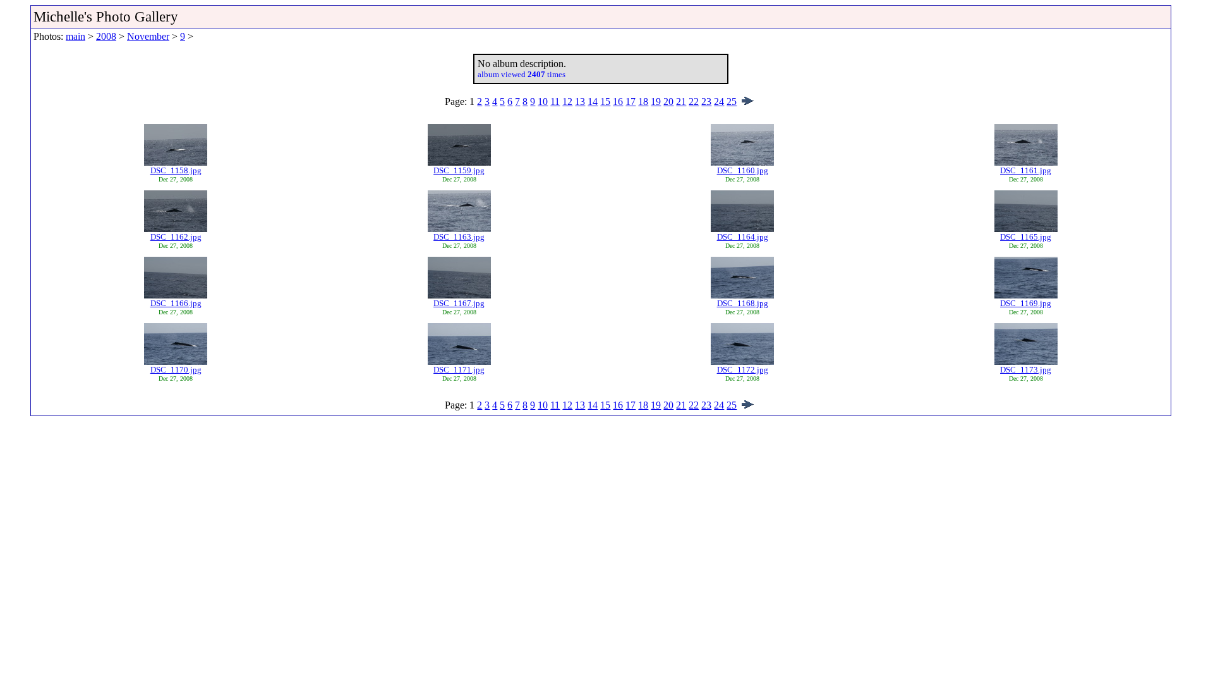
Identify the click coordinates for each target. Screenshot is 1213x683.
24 (719, 101)
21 (681, 101)
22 (694, 101)
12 (567, 101)
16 (618, 101)
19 (656, 101)
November (148, 36)
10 (543, 101)
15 (605, 101)
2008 (106, 36)
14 (593, 101)
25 (732, 101)
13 (580, 101)
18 (643, 101)
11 (555, 101)
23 (706, 101)
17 (630, 101)
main (75, 36)
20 (668, 101)
